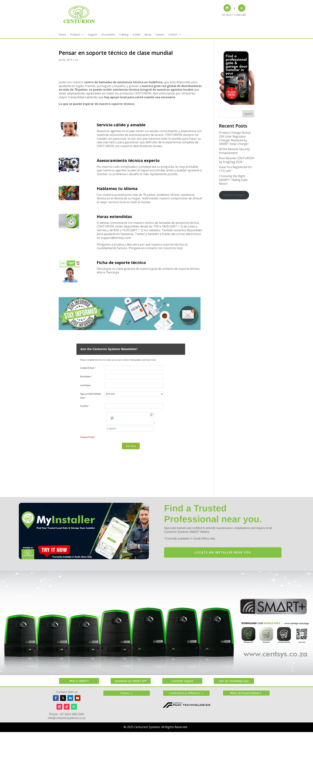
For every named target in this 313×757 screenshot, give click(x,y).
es (76, 60)
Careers (159, 34)
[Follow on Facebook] (56, 698)
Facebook (126, 234)
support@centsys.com (116, 238)
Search (248, 114)
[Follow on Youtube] (77, 698)
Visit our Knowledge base (234, 681)
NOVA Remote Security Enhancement (234, 151)
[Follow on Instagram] (59, 707)
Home (62, 34)
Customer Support (182, 681)
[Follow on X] (63, 698)
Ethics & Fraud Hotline (244, 693)
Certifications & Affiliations (184, 693)
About (147, 34)
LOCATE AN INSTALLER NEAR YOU (223, 552)
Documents (108, 34)
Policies (124, 693)
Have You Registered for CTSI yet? (235, 169)
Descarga (112, 272)
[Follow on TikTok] (67, 707)
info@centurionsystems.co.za (66, 718)
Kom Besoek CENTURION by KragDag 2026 (236, 160)
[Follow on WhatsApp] (74, 707)
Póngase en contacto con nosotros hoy (155, 248)
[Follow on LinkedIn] (70, 698)
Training (123, 34)
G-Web (136, 34)
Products (75, 34)
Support (92, 34)
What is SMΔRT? (79, 681)
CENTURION (142, 93)
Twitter (140, 234)
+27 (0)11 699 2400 (71, 714)
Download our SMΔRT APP (131, 681)
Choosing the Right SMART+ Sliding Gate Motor (233, 180)
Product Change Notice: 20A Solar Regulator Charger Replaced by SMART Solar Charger (235, 138)
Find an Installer (234, 195)
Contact (173, 34)
